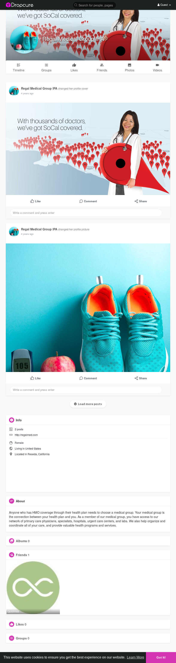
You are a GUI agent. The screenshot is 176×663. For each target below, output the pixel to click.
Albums (21, 541)
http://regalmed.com (26, 434)
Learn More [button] (135, 657)
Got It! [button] (161, 657)
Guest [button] (164, 5)
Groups (21, 638)
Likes (20, 624)
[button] (94, 4)
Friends (21, 554)
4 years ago (27, 93)
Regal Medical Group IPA (73, 38)
